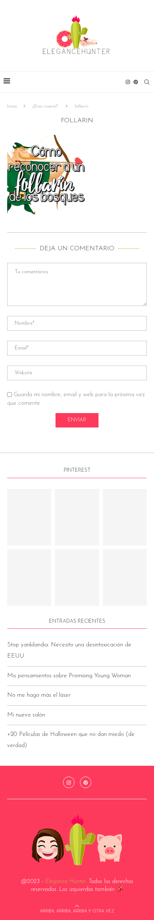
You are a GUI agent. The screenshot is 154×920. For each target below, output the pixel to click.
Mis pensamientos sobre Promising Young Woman (69, 676)
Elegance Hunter (65, 881)
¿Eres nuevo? (45, 106)
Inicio (12, 106)
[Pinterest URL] (29, 517)
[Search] (146, 82)
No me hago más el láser (39, 695)
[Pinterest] (136, 82)
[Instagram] (128, 82)
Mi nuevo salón (26, 715)
